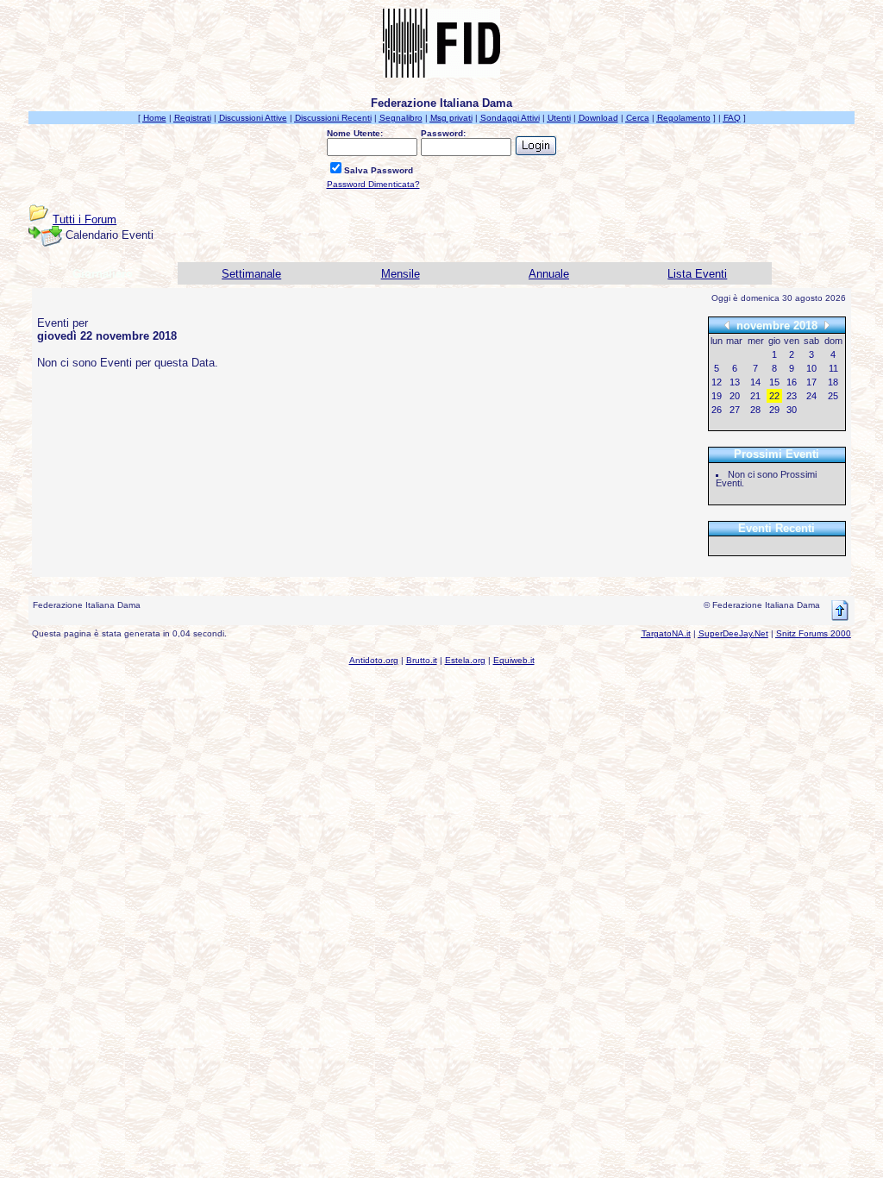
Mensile (400, 273)
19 (716, 396)
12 (716, 382)
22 (774, 396)
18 (833, 382)
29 (774, 409)
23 (791, 396)
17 (811, 382)
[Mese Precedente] (727, 324)
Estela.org (465, 660)
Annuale (549, 273)
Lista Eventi (697, 273)
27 (735, 409)
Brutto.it (421, 660)
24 (811, 396)
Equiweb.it (514, 660)
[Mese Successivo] (827, 324)
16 (791, 382)
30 (791, 409)
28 (755, 409)
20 (735, 396)
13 (735, 382)
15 (774, 382)
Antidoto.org (373, 660)
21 (755, 396)
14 (755, 382)
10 (811, 368)
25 (833, 396)
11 (833, 368)
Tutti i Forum (84, 219)
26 (716, 409)
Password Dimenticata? (373, 184)
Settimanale (251, 273)
